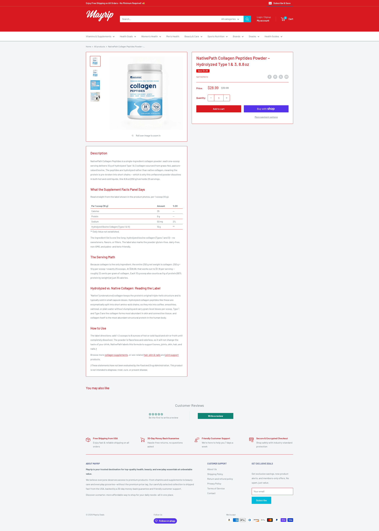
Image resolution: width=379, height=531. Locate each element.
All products (99, 46)
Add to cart (218, 108)
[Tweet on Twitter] (281, 76)
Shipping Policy (215, 474)
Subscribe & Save (281, 3)
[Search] (247, 19)
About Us (212, 469)
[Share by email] (286, 76)
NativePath (202, 77)
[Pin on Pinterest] (275, 76)
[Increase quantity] (227, 98)
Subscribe (261, 500)
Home (88, 46)
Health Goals (126, 36)
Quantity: (201, 97)
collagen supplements (116, 354)
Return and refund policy (220, 478)
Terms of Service (216, 488)
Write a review (215, 415)
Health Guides (272, 36)
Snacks (252, 36)
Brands (236, 36)
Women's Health (149, 36)
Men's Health (172, 36)
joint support (172, 354)
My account (263, 20)
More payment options (266, 117)
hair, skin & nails (152, 354)
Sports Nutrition (216, 36)
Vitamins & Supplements (98, 36)
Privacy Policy (214, 483)
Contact (211, 493)
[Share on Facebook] (270, 76)
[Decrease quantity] (211, 98)
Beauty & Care (191, 36)
